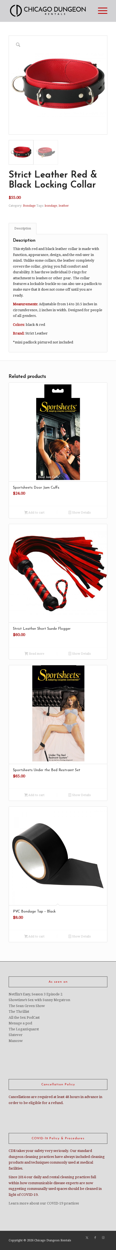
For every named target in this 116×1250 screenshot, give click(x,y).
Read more (36, 653)
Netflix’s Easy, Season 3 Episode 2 (35, 994)
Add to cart (36, 512)
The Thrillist (19, 1011)
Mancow (16, 1041)
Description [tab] (22, 228)
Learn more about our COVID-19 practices (44, 1203)
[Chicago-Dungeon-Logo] (48, 11)
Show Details (81, 512)
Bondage (29, 205)
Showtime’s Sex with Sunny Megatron (39, 1000)
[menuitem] (100, 11)
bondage (51, 205)
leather (64, 205)
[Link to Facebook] (95, 1238)
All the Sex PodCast (24, 1017)
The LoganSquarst (24, 1029)
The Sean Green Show (27, 1006)
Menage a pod (20, 1023)
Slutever (16, 1035)
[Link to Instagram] (103, 1238)
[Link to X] (87, 1238)
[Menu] (100, 11)
